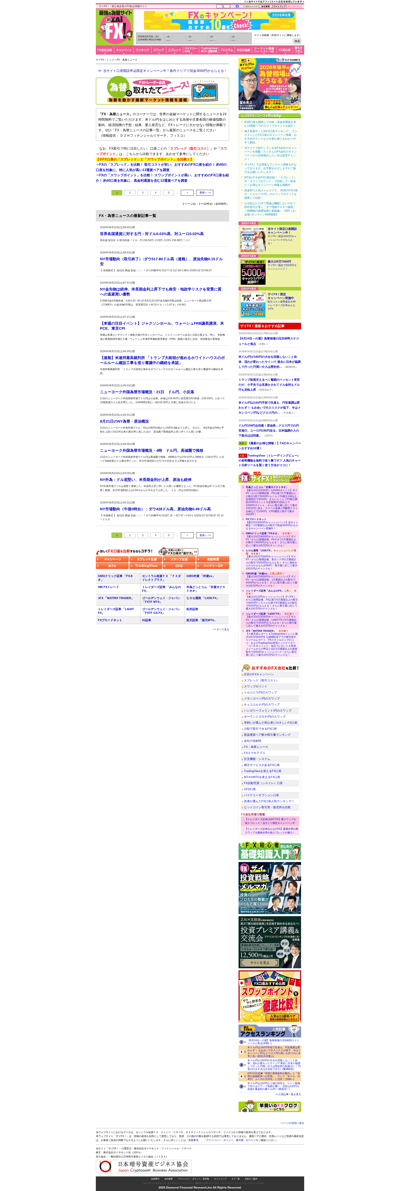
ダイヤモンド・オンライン (180, 1183)
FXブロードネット (110, 620)
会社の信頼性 (252, 740)
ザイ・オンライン (223, 1183)
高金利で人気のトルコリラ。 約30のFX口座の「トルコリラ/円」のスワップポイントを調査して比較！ (271, 194)
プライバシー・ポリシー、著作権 (193, 1179)
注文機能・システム (257, 759)
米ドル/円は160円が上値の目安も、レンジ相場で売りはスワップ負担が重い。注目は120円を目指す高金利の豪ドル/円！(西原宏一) (274, 1086)
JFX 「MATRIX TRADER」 (116, 598)
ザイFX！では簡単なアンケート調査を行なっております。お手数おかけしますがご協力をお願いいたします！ (270, 168)
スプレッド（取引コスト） (261, 680)
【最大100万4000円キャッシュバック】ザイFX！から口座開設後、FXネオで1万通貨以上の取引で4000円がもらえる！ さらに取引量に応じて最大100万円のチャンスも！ (271, 539)
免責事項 (155, 1179)
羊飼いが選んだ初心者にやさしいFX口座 (270, 722)
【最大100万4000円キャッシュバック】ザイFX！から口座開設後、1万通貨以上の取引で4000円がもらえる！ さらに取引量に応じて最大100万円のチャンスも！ (271, 579)
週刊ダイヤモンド (203, 1183)
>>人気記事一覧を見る (288, 1094)
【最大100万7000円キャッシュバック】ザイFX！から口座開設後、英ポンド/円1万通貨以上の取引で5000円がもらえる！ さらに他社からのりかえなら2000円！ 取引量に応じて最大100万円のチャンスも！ (271, 559)
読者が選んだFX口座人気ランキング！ (269, 801)
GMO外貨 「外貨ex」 (200, 576)
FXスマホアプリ (254, 752)
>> (205, 192)
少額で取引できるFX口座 (260, 728)
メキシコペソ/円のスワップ (262, 698)
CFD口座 (250, 789)
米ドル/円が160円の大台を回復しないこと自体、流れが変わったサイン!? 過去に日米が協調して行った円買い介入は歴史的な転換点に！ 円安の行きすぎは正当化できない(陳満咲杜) (274, 1065)
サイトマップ (220, 1179)
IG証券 (146, 620)
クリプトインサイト (244, 1183)
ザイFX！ (260, 1183)
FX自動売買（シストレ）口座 (263, 783)
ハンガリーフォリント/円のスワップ (267, 710)
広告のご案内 (251, 1179)
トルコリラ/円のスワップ (260, 692)
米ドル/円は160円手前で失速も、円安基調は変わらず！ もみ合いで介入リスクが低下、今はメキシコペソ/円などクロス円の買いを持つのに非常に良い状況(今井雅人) (274, 1052)
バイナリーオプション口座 (261, 795)
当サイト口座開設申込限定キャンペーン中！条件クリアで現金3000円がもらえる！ (165, 71)
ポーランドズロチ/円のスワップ (265, 716)
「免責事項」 (193, 1140)
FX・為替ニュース (256, 746)
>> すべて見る (221, 629)
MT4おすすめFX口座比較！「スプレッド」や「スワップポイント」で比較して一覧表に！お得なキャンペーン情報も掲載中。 (270, 181)
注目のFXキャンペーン (259, 674)
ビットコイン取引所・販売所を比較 (267, 807)
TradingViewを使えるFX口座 (262, 771)
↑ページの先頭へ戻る (292, 1123)
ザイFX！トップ (105, 59)
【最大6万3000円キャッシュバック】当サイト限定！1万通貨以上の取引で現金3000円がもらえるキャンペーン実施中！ (272, 524)
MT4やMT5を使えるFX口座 (262, 777)
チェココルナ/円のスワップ (262, 704)
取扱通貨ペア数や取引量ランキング (267, 734)
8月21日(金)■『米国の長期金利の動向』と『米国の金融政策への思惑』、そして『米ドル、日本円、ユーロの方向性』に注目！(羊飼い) (274, 1076)
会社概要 (168, 1179)
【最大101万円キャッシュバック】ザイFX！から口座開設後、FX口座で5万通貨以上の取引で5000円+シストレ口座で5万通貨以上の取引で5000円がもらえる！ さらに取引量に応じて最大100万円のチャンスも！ (272, 599)
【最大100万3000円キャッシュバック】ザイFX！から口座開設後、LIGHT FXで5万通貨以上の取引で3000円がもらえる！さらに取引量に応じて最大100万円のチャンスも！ (271, 619)
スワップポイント (255, 686)
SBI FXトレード (108, 587)
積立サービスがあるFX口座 (262, 765)
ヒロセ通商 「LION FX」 (202, 598)
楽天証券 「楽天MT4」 (201, 620)
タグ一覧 (235, 1179)
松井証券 (192, 609)
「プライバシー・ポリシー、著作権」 (224, 1140)
